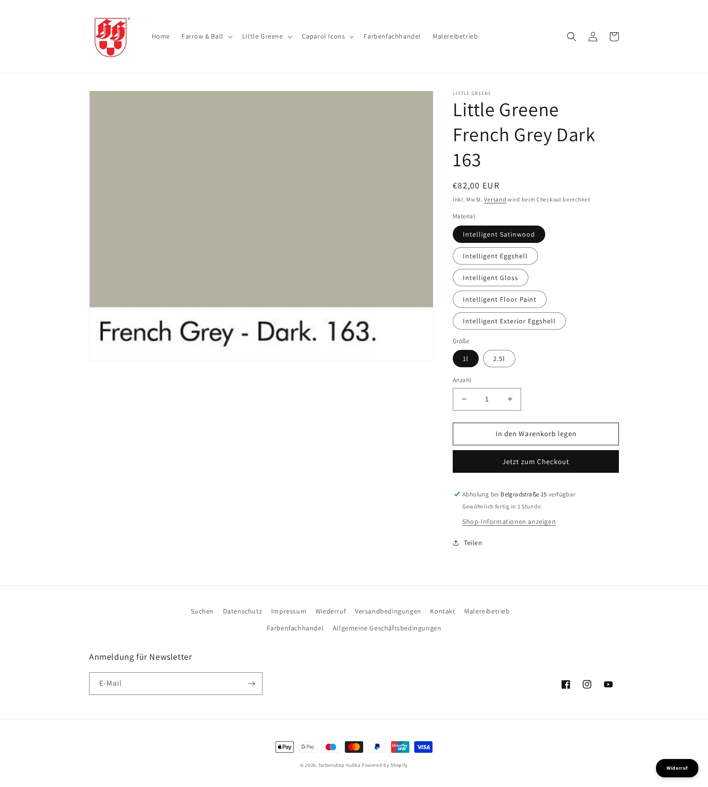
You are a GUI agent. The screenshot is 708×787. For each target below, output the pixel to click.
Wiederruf (330, 611)
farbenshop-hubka (340, 765)
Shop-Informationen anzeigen (509, 521)
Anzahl (462, 380)
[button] (206, 36)
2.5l (499, 358)
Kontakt (442, 611)
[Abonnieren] (251, 683)
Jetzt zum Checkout (535, 461)
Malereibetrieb (487, 611)
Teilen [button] (473, 542)
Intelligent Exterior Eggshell (509, 321)
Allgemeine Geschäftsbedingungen (387, 628)
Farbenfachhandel (295, 628)
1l (466, 358)
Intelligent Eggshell (495, 256)
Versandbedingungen (388, 611)
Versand (495, 199)
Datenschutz (242, 611)
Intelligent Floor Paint (500, 299)
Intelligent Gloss (490, 277)
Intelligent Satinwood (499, 234)
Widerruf (677, 768)
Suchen (202, 611)
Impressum (288, 611)
